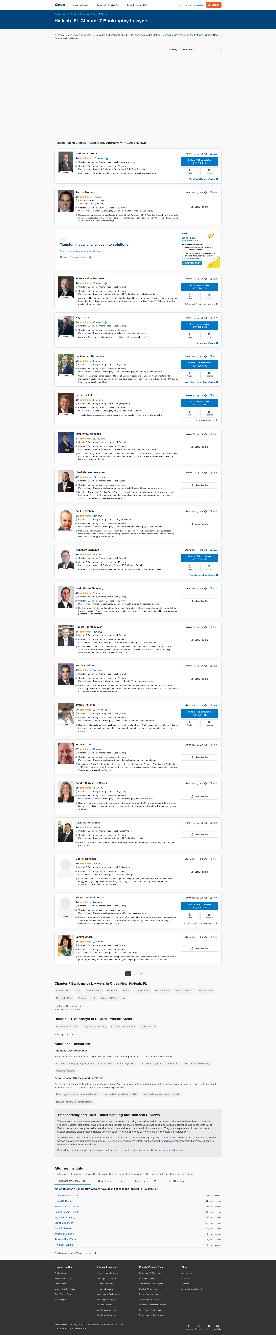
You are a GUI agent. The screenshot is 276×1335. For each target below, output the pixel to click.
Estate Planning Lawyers (150, 1294)
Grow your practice (194, 5)
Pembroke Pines (64, 998)
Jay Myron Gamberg (64, 1217)
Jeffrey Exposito (85, 705)
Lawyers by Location (80, 5)
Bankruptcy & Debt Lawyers (151, 1273)
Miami (126, 990)
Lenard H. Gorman (63, 1201)
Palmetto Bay (206, 990)
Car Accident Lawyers (149, 1299)
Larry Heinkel (83, 395)
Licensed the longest (72, 1181)
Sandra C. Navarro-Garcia (91, 783)
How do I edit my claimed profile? (120, 1094)
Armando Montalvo (87, 549)
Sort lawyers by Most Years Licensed (73, 1253)
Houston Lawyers (105, 1289)
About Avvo (186, 1273)
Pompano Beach (86, 998)
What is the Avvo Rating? (197, 1063)
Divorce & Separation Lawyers (153, 1305)
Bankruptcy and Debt (67, 1026)
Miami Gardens (142, 990)
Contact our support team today (169, 1150)
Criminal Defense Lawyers (151, 1284)
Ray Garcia (82, 317)
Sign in (215, 5)
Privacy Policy (76, 1324)
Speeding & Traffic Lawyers (151, 1315)
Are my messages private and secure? (160, 1063)
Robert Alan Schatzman (66, 1206)
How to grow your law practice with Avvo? (77, 1094)
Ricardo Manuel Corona (90, 897)
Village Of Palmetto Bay (113, 998)
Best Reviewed (179, 1181)
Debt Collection (148, 1026)
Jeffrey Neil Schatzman (89, 278)
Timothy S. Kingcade (88, 433)
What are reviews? (65, 1071)
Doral (77, 990)
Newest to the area (110, 1181)
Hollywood (112, 990)
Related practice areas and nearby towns (183, 35)
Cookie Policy (92, 1324)
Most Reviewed (145, 1181)
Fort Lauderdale (94, 990)
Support (185, 1284)
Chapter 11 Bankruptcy (94, 1026)
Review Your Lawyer (64, 1278)
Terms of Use (61, 1324)
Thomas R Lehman (64, 1245)
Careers (185, 1278)
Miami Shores (162, 990)
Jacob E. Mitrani (85, 665)
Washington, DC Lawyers (108, 1294)
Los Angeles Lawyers (106, 1278)
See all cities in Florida (66, 1009)
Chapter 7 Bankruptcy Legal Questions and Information (84, 1063)
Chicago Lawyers (105, 1284)
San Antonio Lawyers (106, 1310)
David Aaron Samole (87, 822)
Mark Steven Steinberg (89, 588)
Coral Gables (63, 990)
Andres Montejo (85, 192)
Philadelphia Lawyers (106, 1299)
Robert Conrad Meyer (88, 627)
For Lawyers (60, 1299)
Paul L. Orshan (84, 511)
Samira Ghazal (84, 936)
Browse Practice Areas (65, 1289)
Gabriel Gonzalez (85, 858)
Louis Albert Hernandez (89, 356)
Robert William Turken (65, 1239)
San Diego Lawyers (106, 1315)
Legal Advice (60, 1284)
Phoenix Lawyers (105, 1305)
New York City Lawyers (107, 1273)
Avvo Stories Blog (63, 1294)
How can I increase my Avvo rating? (161, 1094)
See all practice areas (65, 1034)
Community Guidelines (112, 1324)
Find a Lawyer (61, 1273)
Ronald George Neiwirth (66, 1212)
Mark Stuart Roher (86, 153)
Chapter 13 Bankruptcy (123, 1026)
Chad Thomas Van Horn (90, 472)
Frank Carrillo (83, 744)
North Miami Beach (184, 990)
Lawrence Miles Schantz (66, 1195)
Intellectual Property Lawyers (152, 1310)
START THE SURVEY (192, 263)
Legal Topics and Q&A (137, 5)
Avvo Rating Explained (191, 1289)
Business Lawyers (147, 1278)
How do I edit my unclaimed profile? (74, 1102)
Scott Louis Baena (63, 1223)
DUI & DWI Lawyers (148, 1289)
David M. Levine (62, 1228)
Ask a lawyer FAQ (126, 1063)
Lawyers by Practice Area (108, 5)
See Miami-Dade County (67, 1006)
